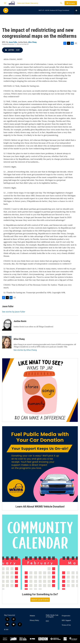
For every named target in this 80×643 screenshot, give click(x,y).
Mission (32, 616)
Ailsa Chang (32, 42)
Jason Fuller (13, 42)
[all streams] (77, 10)
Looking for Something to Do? (40, 594)
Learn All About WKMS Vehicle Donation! (40, 506)
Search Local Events (40, 599)
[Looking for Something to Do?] (40, 552)
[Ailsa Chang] (6, 342)
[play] (5, 10)
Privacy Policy (34, 620)
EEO (47, 621)
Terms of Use (66, 625)
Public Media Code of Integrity (52, 616)
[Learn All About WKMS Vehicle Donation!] (40, 464)
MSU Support (66, 620)
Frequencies (66, 616)
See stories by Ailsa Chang (25, 350)
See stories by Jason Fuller (13, 311)
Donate (71, 3)
